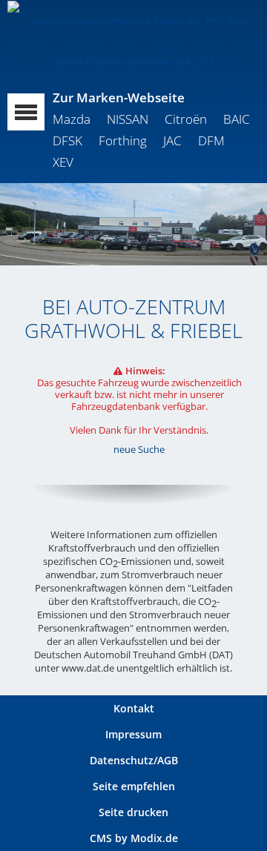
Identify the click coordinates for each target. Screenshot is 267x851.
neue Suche (139, 449)
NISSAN (127, 119)
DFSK (67, 140)
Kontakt (133, 708)
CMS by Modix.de (134, 838)
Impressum (133, 734)
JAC (172, 140)
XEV (63, 161)
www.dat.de (88, 668)
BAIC (236, 119)
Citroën (186, 119)
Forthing (123, 140)
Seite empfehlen (134, 786)
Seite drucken (133, 812)
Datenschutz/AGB (134, 760)
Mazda (71, 119)
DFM (211, 140)
